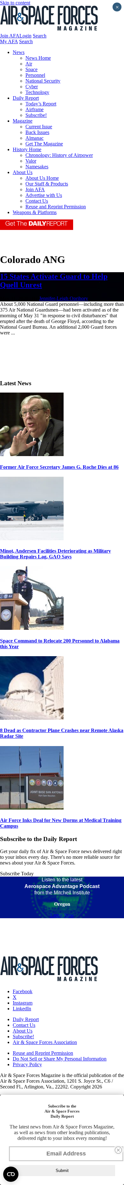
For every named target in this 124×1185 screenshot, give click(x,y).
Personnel (35, 75)
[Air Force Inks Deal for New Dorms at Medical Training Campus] (32, 808)
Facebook (22, 991)
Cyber (31, 86)
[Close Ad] (118, 1150)
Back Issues (37, 132)
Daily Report (26, 98)
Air (28, 63)
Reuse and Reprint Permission (55, 206)
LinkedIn (22, 1008)
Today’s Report (40, 103)
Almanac (34, 138)
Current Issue (38, 126)
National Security (42, 81)
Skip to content (15, 2)
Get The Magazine (44, 143)
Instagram (22, 1003)
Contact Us (36, 201)
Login (25, 35)
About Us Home (42, 178)
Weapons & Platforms (35, 212)
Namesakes (36, 166)
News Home (38, 58)
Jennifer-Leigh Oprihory (63, 298)
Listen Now (62, 915)
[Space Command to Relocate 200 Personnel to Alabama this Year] (32, 628)
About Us (22, 172)
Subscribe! (36, 115)
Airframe (34, 109)
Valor (30, 161)
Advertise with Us (43, 195)
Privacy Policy (27, 1064)
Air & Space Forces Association (45, 1042)
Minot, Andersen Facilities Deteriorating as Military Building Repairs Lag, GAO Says (55, 553)
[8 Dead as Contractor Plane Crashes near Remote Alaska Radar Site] (32, 718)
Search (39, 35)
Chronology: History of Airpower (59, 155)
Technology (37, 92)
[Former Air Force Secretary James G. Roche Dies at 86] (32, 454)
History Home (27, 149)
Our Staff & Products (46, 183)
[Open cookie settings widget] (10, 1174)
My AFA (9, 41)
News (18, 52)
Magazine (22, 121)
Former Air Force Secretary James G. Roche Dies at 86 (59, 467)
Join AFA (9, 35)
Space (31, 69)
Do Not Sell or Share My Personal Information (60, 1058)
